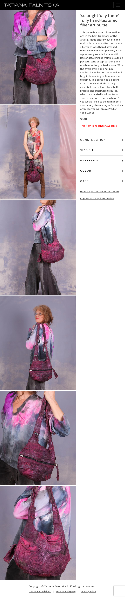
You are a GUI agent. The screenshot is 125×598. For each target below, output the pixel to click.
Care (84, 181)
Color (85, 170)
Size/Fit (87, 150)
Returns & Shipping (66, 591)
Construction (93, 140)
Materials (89, 160)
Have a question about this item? (99, 191)
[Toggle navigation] (117, 5)
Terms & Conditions (40, 591)
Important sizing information (97, 198)
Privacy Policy (88, 591)
